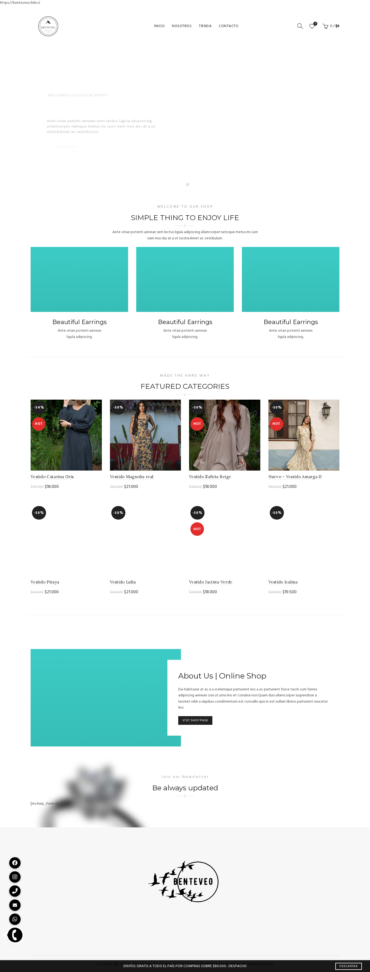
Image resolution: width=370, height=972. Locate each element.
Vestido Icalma (283, 582)
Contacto (228, 26)
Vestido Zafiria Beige (210, 476)
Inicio (159, 26)
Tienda (205, 26)
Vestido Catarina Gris (52, 476)
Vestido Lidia (123, 582)
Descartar (348, 966)
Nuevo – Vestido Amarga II (295, 476)
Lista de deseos (315, 24)
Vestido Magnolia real (132, 476)
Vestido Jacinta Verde (210, 582)
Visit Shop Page (195, 720)
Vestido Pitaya (45, 582)
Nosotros (182, 26)
